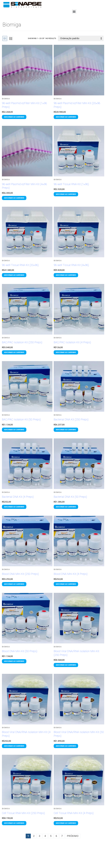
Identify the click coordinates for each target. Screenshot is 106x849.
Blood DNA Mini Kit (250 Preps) (20, 574)
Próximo (73, 835)
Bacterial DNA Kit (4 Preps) (18, 496)
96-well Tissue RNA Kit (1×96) (71, 184)
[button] (74, 11)
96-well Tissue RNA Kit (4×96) (71, 265)
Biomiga (6, 99)
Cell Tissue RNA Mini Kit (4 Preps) (74, 813)
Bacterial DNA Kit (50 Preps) (70, 496)
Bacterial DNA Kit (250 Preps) (71, 419)
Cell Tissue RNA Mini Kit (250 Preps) (23, 813)
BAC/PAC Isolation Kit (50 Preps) (21, 419)
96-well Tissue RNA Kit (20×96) (20, 265)
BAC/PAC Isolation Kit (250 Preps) (22, 342)
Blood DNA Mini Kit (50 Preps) (19, 651)
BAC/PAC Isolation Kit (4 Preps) (72, 342)
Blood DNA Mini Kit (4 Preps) (71, 574)
